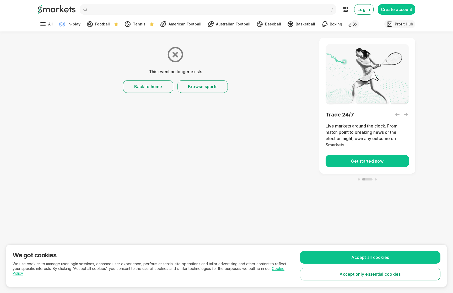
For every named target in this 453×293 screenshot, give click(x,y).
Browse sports (202, 86)
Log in (364, 9)
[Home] (57, 9)
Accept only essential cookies (370, 274)
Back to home (148, 86)
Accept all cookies (370, 257)
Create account (396, 9)
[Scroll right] (355, 24)
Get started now (367, 161)
